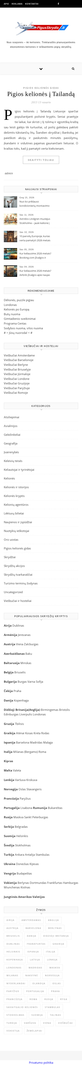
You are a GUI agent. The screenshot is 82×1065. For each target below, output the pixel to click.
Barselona (22, 742)
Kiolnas (25, 887)
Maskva (18, 817)
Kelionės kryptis (14, 496)
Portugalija (35, 991)
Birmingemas (49, 710)
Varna (31, 681)
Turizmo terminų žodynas (21, 583)
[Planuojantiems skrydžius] (41, 28)
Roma (42, 752)
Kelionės (9, 478)
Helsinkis (22, 836)
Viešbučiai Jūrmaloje (17, 374)
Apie (6, 3)
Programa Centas (15, 323)
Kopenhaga (21, 700)
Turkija (11, 1022)
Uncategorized (13, 592)
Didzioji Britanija (56, 935)
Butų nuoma (12, 314)
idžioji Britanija (17, 710)
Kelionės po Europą (16, 309)
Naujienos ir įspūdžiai (18, 522)
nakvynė (31, 975)
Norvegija (52, 975)
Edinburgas (11, 714)
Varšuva (20, 780)
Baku (28, 654)
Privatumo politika (41, 1062)
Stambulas (42, 854)
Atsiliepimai (11, 417)
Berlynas (23, 883)
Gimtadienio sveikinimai (20, 319)
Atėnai (20, 733)
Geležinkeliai (12, 434)
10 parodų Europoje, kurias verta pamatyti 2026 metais (34, 238)
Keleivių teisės (13, 461)
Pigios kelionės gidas (41, 88)
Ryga (63, 999)
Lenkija (52, 959)
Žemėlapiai (34, 1030)
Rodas (45, 733)
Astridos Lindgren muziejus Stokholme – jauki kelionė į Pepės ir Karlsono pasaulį (34, 221)
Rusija (48, 999)
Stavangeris (34, 789)
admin (9, 173)
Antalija (30, 854)
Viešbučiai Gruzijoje (17, 383)
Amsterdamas (31, 920)
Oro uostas (11, 539)
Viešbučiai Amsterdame (19, 355)
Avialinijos (10, 426)
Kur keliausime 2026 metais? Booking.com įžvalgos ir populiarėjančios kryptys (35, 256)
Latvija (35, 959)
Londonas (10, 305)
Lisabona (26, 808)
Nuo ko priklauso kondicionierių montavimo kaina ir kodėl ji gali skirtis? (34, 204)
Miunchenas (12, 887)
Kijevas (34, 864)
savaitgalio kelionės (22, 1007)
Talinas (55, 1014)
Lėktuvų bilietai (14, 513)
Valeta (17, 770)
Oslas (22, 789)
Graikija (58, 943)
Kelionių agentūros (16, 504)
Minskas (25, 663)
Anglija (34, 710)
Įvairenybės (11, 452)
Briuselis (20, 672)
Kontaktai (32, 3)
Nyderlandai (15, 983)
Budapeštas (24, 873)
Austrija (12, 928)
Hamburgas (70, 883)
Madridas (36, 742)
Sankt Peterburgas (36, 817)
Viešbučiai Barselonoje (18, 360)
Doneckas (22, 864)
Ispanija (33, 951)
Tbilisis (19, 724)
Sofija (39, 681)
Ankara (19, 854)
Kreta (37, 733)
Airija (10, 920)
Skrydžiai (10, 557)
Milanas (12, 975)
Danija (31, 935)
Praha (17, 691)
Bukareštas (55, 808)
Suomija (37, 1014)
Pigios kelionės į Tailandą (41, 93)
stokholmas (15, 1014)
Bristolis (64, 710)
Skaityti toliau (41, 160)
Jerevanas (24, 635)
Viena (20, 644)
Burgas (22, 681)
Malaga (48, 742)
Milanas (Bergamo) (25, 752)
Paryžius (25, 798)
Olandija (38, 983)
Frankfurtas (54, 883)
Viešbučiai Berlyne (16, 365)
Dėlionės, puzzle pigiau (19, 300)
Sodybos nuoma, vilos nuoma (23, 328)
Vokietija (13, 1030)
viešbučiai (65, 1022)
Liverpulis (25, 714)
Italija (50, 951)
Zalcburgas (31, 644)
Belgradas (21, 827)
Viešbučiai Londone (16, 379)
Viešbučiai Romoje (16, 392)
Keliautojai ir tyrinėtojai (19, 469)
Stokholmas (23, 845)
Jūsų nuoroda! (18, 333)
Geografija (10, 443)
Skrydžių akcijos (14, 566)
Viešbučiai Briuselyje (17, 369)
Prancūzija (14, 999)
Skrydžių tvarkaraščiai (18, 574)
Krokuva (31, 780)
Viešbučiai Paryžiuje (17, 388)
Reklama (17, 3)
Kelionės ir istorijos (16, 487)
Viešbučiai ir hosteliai (17, 601)
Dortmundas (38, 883)
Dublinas (18, 625)
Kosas (29, 733)
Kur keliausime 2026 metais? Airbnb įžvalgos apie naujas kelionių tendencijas (35, 273)
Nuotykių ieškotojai (16, 531)
